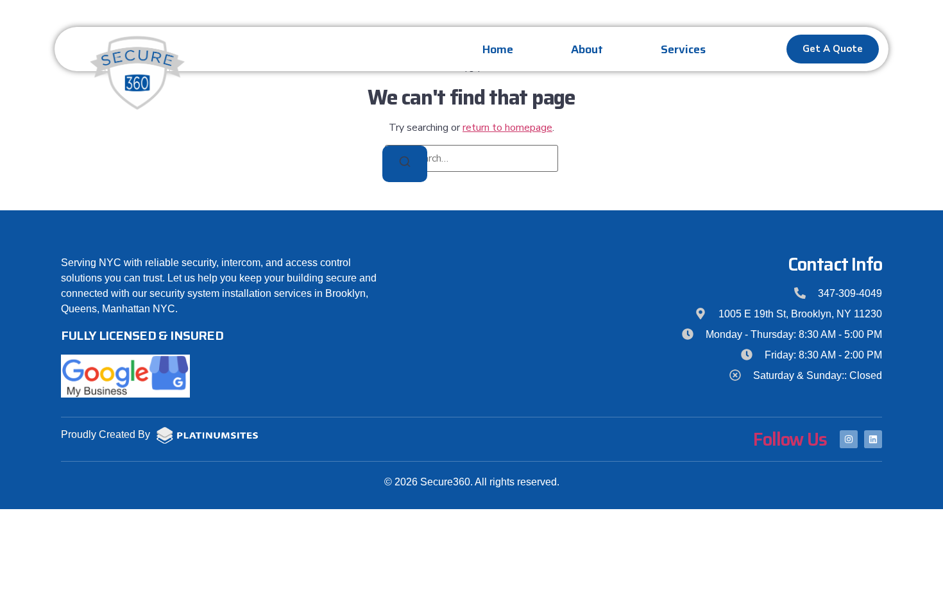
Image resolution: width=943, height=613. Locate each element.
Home (497, 49)
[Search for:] (471, 158)
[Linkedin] (873, 439)
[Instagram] (849, 439)
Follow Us (790, 439)
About (587, 49)
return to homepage (507, 128)
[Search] (404, 164)
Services (683, 49)
